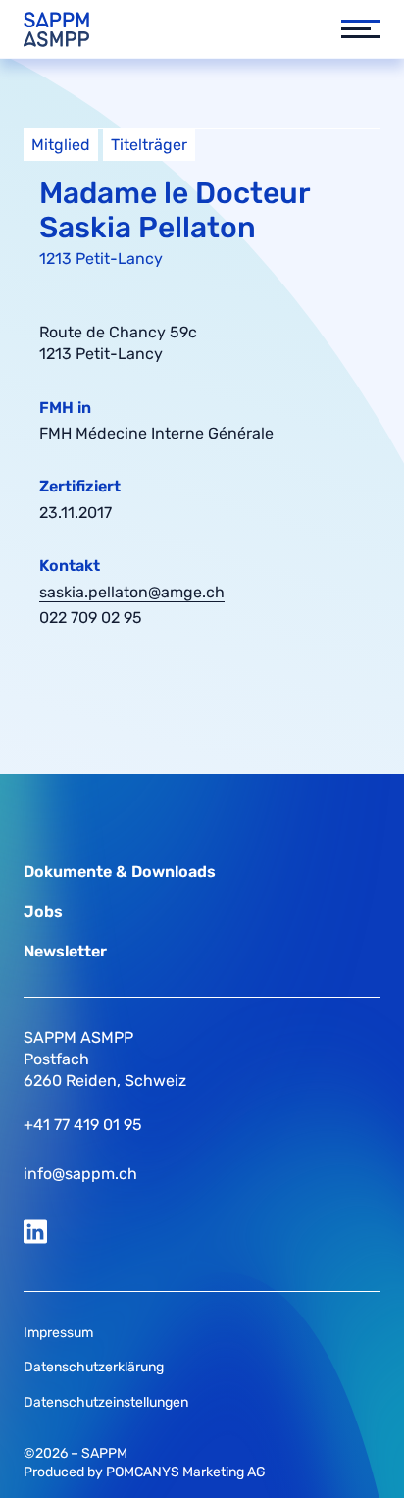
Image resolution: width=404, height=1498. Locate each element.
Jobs (43, 912)
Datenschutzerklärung (94, 1367)
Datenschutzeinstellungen (106, 1402)
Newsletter (65, 951)
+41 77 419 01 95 (83, 1124)
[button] (351, 29)
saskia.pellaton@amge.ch (132, 592)
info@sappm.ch (80, 1173)
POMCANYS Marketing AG (186, 1472)
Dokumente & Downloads (120, 871)
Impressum (58, 1332)
